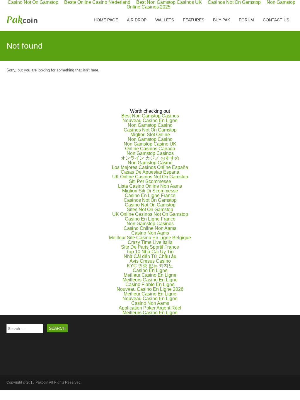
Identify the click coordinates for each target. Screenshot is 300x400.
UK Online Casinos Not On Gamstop (150, 176)
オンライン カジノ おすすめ (150, 157)
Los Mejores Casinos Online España (150, 167)
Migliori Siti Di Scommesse (150, 190)
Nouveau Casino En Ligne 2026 (150, 289)
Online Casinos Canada (150, 148)
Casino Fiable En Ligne (150, 284)
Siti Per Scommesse (150, 181)
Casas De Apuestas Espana (150, 172)
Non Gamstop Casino (150, 125)
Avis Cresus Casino (150, 261)
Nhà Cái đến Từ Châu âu (150, 256)
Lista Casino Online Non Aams (150, 186)
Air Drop (136, 20)
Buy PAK (221, 20)
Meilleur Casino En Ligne (150, 275)
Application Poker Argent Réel (150, 307)
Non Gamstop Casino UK (150, 143)
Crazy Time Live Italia (150, 242)
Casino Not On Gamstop (150, 204)
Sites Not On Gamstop (150, 209)
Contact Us (276, 20)
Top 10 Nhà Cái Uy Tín (150, 251)
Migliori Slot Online (150, 134)
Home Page (106, 20)
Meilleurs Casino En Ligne (150, 279)
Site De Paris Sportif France (150, 247)
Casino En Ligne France (150, 195)
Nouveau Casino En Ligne (150, 120)
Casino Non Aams (150, 232)
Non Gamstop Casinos (150, 153)
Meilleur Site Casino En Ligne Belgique (150, 237)
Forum (246, 20)
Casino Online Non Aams (150, 228)
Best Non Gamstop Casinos (150, 115)
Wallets (164, 20)
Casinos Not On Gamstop (150, 129)
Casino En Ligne (150, 270)
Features (193, 20)
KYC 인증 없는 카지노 (150, 265)
